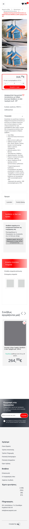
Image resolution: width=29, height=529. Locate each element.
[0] (25, 4)
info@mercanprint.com (9, 510)
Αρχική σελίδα (6, 9)
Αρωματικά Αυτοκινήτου (10, 11)
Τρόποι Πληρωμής (8, 453)
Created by (13, 524)
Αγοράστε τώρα (14, 87)
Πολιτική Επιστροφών (9, 456)
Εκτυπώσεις (17, 9)
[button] (22, 313)
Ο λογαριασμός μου (8, 476)
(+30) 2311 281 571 (22, 491)
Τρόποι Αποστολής (8, 450)
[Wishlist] (24, 323)
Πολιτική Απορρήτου (13, 422)
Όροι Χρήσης (6, 463)
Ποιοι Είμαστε (6, 446)
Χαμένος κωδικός (7, 480)
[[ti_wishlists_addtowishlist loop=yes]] (15, 333)
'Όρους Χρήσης (22, 420)
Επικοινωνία (6, 473)
